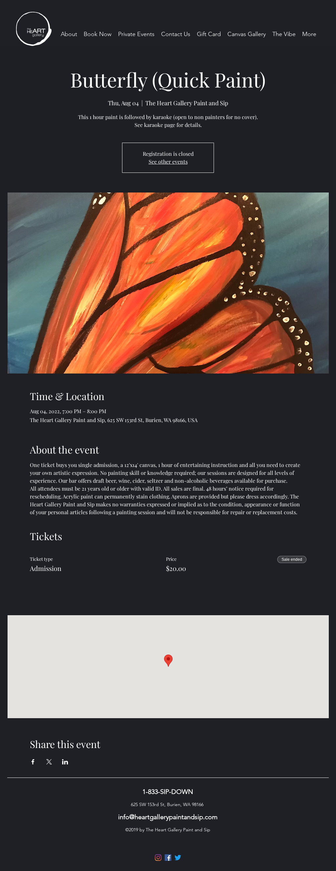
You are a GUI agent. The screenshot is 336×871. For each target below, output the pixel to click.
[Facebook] (168, 857)
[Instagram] (158, 857)
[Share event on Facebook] (33, 761)
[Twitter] (178, 857)
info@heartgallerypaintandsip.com (168, 817)
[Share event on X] (49, 761)
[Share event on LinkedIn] (65, 761)
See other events (168, 161)
